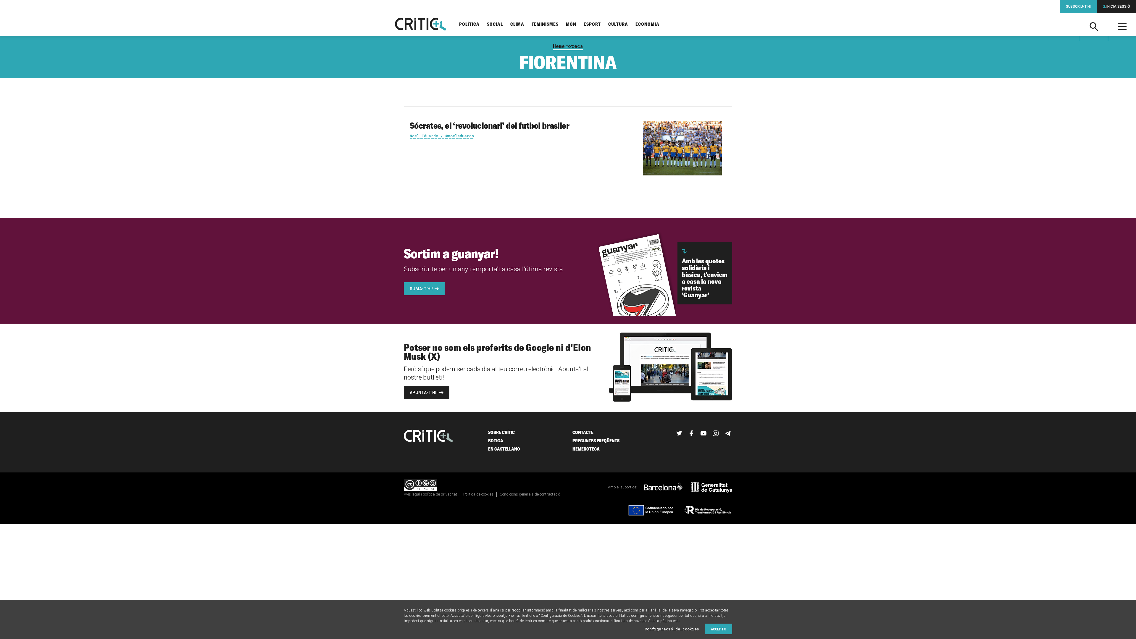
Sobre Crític (501, 432)
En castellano (504, 449)
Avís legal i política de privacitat (430, 494)
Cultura (618, 24)
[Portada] (420, 24)
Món (571, 24)
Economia (647, 24)
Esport (592, 24)
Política (469, 24)
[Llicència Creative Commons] (420, 485)
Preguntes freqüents (595, 440)
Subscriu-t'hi (1078, 6)
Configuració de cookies (672, 629)
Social (495, 24)
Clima (517, 24)
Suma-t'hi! (421, 288)
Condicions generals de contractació (530, 494)
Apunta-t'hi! (424, 392)
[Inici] (428, 436)
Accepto (718, 629)
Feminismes (545, 24)
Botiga (495, 440)
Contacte (582, 432)
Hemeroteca (568, 46)
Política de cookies (478, 494)
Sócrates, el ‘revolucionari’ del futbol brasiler (489, 125)
